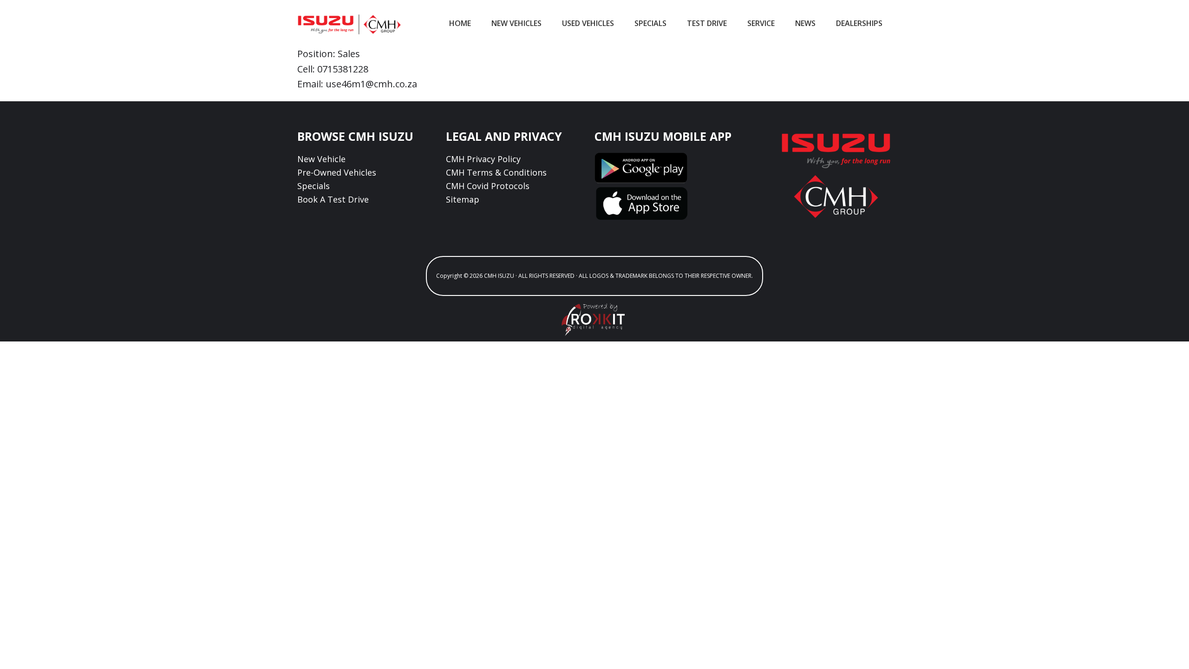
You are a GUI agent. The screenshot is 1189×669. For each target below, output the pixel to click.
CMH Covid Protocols (487, 185)
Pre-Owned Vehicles (336, 172)
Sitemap (462, 199)
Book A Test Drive (333, 199)
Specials (313, 185)
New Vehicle (321, 158)
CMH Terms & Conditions (496, 172)
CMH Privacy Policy (483, 158)
